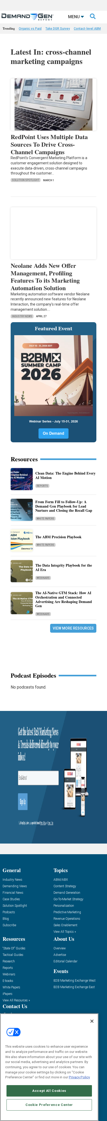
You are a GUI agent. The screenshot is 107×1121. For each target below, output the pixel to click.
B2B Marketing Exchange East (74, 987)
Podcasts (9, 912)
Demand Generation (67, 893)
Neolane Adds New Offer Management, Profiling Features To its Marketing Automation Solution (45, 276)
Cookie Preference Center (49, 1105)
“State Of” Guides (14, 948)
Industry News (22, 316)
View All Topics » (65, 932)
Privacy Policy (79, 1077)
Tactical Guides (13, 955)
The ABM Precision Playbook (58, 537)
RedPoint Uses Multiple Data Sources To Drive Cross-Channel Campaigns (49, 144)
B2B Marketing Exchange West (75, 980)
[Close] (92, 1021)
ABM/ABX (61, 880)
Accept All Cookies (49, 1091)
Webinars (43, 577)
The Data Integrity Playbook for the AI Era (63, 567)
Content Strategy (65, 886)
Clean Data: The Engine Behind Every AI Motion (65, 475)
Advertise (60, 955)
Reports (42, 485)
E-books (8, 981)
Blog (6, 919)
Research (9, 961)
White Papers (45, 518)
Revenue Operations (67, 919)
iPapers (7, 994)
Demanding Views (15, 886)
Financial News (13, 893)
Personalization (64, 906)
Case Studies (11, 899)
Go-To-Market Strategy (68, 899)
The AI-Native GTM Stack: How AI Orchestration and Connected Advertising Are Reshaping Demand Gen (63, 599)
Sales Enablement (65, 925)
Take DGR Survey (57, 28)
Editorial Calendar (65, 961)
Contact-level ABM (87, 28)
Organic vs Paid (30, 28)
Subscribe (9, 925)
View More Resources (73, 628)
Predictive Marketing (67, 912)
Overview (60, 948)
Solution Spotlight (25, 180)
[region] (49, 1067)
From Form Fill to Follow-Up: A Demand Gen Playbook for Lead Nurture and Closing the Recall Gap (63, 506)
